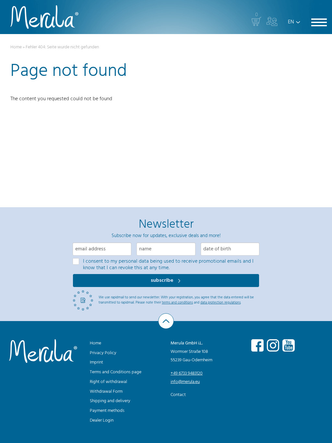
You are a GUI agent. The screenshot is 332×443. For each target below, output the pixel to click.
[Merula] (44, 17)
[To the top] (166, 321)
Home (16, 47)
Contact (178, 395)
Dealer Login (101, 420)
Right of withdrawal (108, 382)
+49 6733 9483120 (187, 373)
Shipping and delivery (110, 401)
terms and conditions (177, 302)
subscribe (163, 280)
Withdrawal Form (106, 391)
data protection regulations (220, 302)
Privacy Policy (103, 353)
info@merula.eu (185, 382)
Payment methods (107, 410)
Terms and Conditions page (115, 372)
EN (291, 22)
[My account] (272, 21)
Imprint (96, 362)
